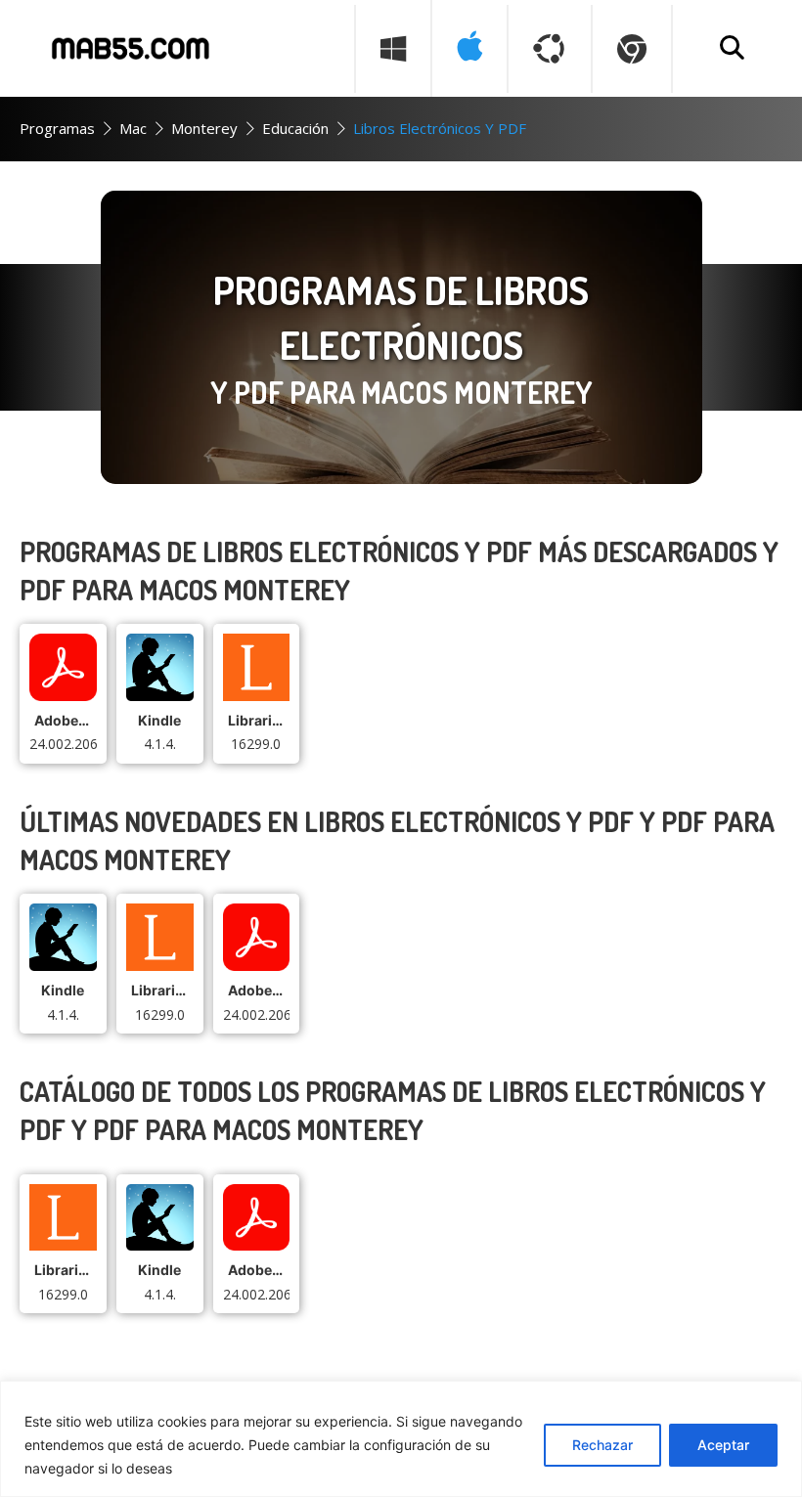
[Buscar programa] (731, 48)
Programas (57, 128)
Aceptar (723, 1444)
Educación (295, 128)
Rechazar (602, 1444)
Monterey (204, 128)
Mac (133, 128)
